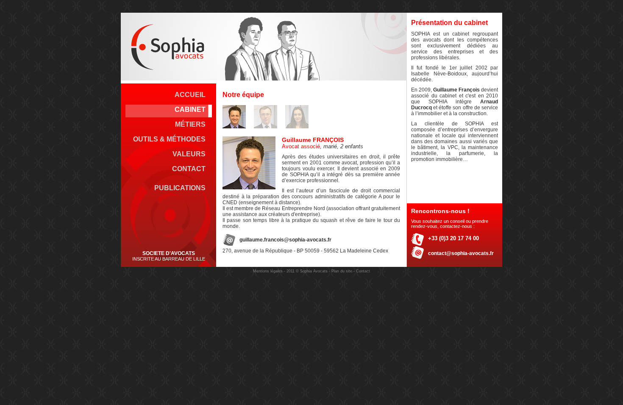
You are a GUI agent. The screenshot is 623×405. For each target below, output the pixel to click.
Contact (363, 271)
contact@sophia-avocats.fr (461, 253)
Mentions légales (268, 271)
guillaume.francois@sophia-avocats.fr (285, 240)
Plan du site (341, 271)
